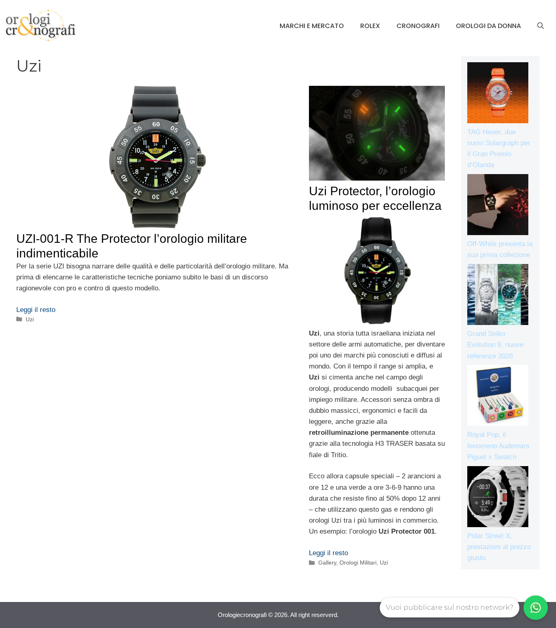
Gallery (327, 562)
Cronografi (418, 26)
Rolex (370, 26)
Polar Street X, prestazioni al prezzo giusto (499, 547)
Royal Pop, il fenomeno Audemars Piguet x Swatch (498, 445)
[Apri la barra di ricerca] (540, 26)
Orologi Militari (358, 562)
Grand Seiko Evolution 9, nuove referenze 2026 (495, 345)
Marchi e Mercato (312, 26)
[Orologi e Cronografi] (40, 25)
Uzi (30, 319)
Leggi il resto (35, 310)
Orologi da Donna (488, 26)
